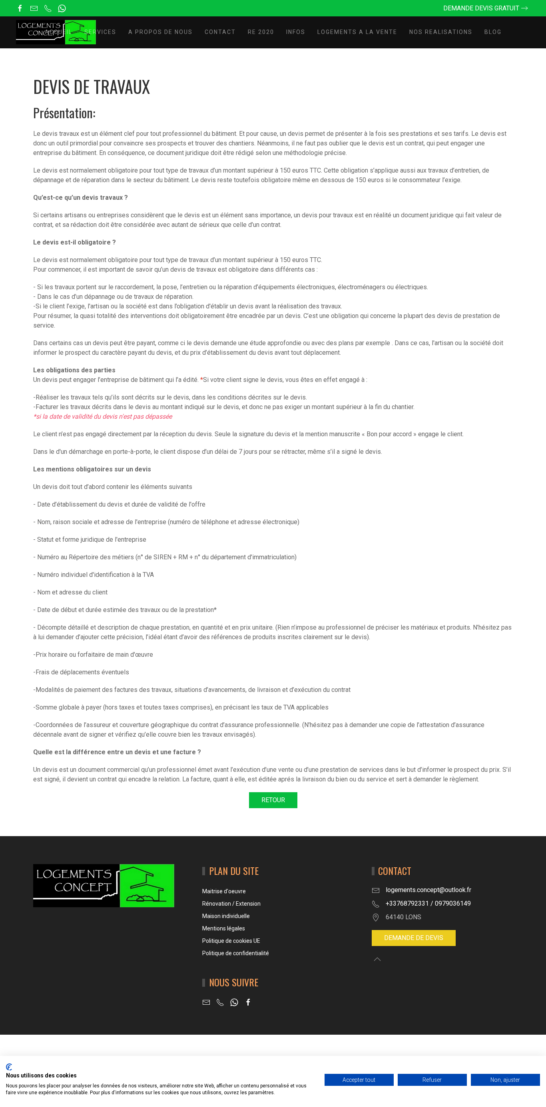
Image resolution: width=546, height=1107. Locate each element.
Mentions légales (223, 928)
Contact (220, 32)
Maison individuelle (226, 916)
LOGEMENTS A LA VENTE (357, 32)
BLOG (493, 32)
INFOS (295, 32)
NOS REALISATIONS (440, 32)
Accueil (58, 32)
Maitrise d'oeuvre (224, 891)
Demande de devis (413, 938)
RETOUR (273, 800)
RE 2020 (261, 32)
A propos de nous (160, 32)
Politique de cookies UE (231, 941)
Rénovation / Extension (231, 903)
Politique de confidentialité (235, 953)
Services (100, 32)
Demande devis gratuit (481, 8)
